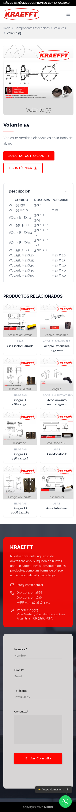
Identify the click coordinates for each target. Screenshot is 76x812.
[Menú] (68, 14)
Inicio (6, 28)
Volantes (60, 28)
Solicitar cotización (26, 156)
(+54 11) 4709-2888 (29, 592)
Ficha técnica (20, 168)
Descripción (19, 191)
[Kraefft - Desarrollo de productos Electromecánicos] (21, 14)
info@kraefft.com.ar (30, 585)
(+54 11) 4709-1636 (29, 597)
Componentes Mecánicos (32, 28)
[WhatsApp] (65, 801)
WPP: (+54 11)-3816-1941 (33, 602)
